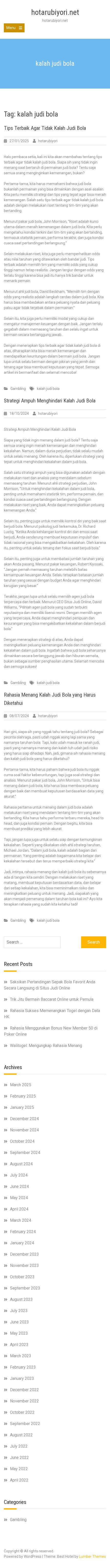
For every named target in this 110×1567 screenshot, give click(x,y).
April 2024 (19, 1209)
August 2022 (21, 1435)
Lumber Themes (92, 1556)
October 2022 (22, 1412)
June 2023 (19, 1322)
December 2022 (24, 1389)
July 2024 (19, 1175)
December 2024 (24, 1118)
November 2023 (24, 1265)
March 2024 (20, 1220)
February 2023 (23, 1367)
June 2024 (19, 1186)
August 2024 (21, 1163)
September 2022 (25, 1423)
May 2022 (19, 1468)
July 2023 (19, 1310)
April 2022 (19, 1480)
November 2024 (24, 1130)
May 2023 (19, 1333)
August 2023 (21, 1299)
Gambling (18, 389)
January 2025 (22, 1107)
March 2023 (20, 1355)
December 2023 (24, 1254)
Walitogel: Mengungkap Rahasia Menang (46, 1045)
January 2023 (22, 1378)
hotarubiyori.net (55, 12)
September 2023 (25, 1288)
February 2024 (23, 1231)
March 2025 (20, 1084)
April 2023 (19, 1344)
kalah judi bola (48, 389)
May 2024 (19, 1197)
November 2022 (24, 1401)
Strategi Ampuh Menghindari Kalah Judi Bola (49, 401)
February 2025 (23, 1096)
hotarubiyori (48, 141)
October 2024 (22, 1141)
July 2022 (19, 1446)
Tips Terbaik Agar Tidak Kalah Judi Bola (45, 128)
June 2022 (19, 1457)
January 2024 (22, 1243)
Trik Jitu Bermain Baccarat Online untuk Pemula (51, 999)
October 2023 (22, 1276)
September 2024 (25, 1152)
